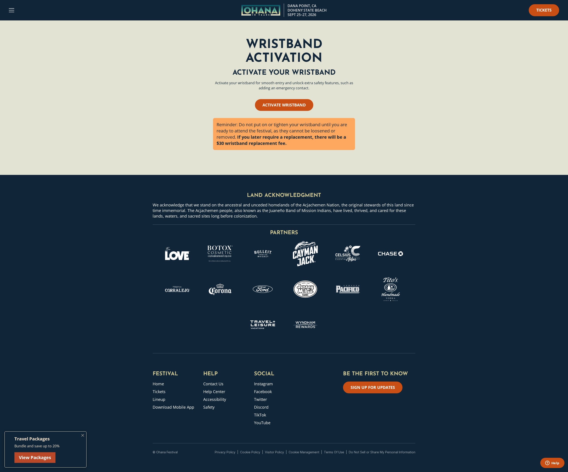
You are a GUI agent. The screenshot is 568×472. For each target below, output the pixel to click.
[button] (11, 10)
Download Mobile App (173, 407)
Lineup (159, 399)
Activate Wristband (284, 105)
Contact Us (213, 384)
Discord (261, 407)
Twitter (260, 399)
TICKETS (544, 10)
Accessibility (214, 399)
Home (158, 384)
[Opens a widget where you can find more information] (552, 463)
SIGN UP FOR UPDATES (373, 387)
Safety (209, 407)
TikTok (260, 415)
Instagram (263, 384)
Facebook (263, 392)
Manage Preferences (304, 452)
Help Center (214, 392)
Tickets (159, 392)
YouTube (262, 423)
